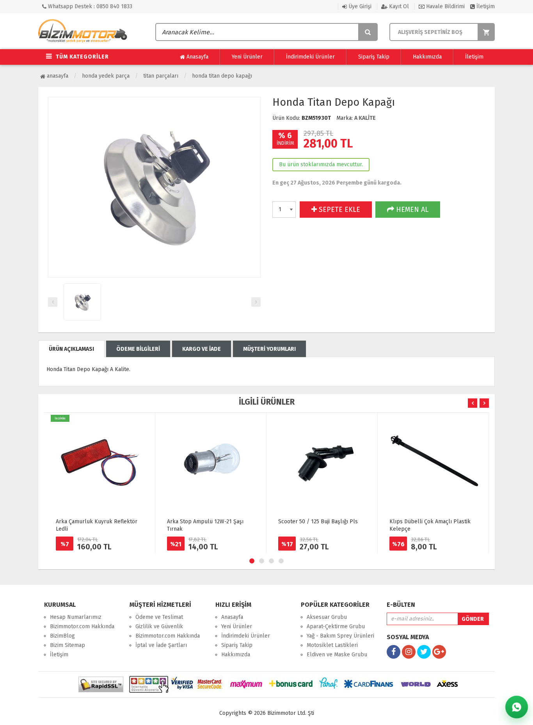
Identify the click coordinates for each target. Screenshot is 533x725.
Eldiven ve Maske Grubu (337, 654)
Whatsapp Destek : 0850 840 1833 (89, 6)
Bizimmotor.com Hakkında (82, 626)
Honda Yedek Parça (106, 76)
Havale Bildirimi (445, 6)
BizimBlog (62, 636)
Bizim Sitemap (67, 645)
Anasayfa (196, 56)
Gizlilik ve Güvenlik (159, 626)
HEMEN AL (411, 209)
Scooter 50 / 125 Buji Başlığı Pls (318, 521)
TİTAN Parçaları (160, 76)
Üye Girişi (359, 6)
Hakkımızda (427, 56)
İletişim (485, 6)
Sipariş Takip (373, 56)
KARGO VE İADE (201, 349)
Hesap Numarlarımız (75, 617)
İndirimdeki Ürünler (310, 56)
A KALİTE (365, 118)
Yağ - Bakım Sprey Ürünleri (340, 636)
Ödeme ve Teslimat (159, 617)
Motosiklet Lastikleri (332, 645)
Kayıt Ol (398, 6)
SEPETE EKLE (338, 209)
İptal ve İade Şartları (161, 645)
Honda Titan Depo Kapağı (222, 76)
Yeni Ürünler (247, 56)
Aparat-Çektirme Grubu (336, 626)
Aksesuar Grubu (327, 617)
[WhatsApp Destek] (516, 707)
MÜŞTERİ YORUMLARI (269, 349)
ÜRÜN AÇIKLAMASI (71, 349)
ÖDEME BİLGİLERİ (138, 349)
